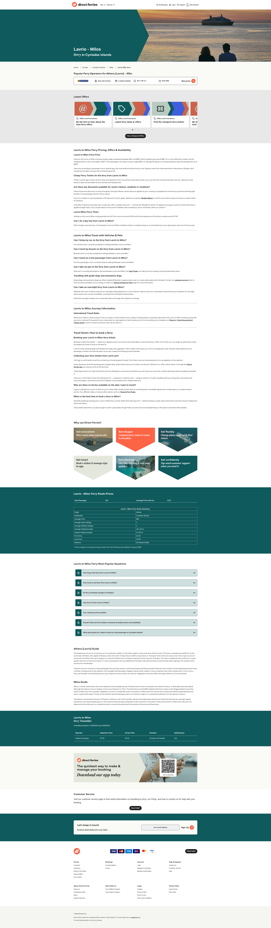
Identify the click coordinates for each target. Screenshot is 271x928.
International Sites (80, 892)
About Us (77, 889)
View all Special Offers (135, 136)
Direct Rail (172, 892)
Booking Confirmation (144, 871)
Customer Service (175, 868)
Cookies (140, 889)
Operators (77, 868)
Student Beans (147, 198)
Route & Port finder (128, 392)
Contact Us (172, 865)
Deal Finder (133, 271)
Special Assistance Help (123, 283)
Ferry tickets (78, 877)
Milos (111, 67)
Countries (77, 865)
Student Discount (79, 898)
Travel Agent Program (112, 892)
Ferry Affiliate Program (112, 889)
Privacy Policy (141, 892)
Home (76, 67)
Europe (85, 67)
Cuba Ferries (173, 889)
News (75, 895)
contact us (134, 917)
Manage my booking (144, 868)
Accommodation (110, 865)
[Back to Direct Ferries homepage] (84, 5)
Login (139, 865)
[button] (136, 572)
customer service (181, 280)
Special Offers (78, 874)
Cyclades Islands (98, 67)
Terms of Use (141, 895)
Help (170, 871)
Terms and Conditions (144, 898)
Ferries (107, 868)
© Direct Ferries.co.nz (80, 913)
